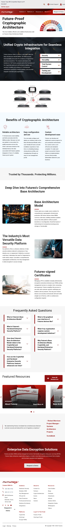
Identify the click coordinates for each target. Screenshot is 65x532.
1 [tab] (31, 412)
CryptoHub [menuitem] (22, 514)
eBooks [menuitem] (50, 498)
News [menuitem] (35, 498)
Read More (37, 404)
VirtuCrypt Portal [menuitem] (38, 517)
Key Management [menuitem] (24, 493)
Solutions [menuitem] (22, 485)
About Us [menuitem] (36, 485)
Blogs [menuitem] (49, 491)
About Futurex (11, 404)
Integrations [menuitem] (22, 505)
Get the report (5, 6)
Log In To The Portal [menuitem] (39, 512)
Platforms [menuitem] (22, 512)
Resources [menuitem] (51, 485)
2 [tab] (34, 412)
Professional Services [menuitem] (25, 501)
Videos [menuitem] (50, 508)
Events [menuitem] (35, 496)
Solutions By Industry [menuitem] (24, 503)
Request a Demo (32, 466)
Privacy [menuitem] (14, 526)
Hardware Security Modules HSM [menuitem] (24, 490)
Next (64, 396)
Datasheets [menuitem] (51, 496)
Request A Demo (59, 12)
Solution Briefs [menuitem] (52, 501)
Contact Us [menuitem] (36, 488)
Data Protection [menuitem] (23, 498)
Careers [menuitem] (36, 501)
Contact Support (53, 4)
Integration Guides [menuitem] (53, 503)
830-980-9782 (9, 489)
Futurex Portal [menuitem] (37, 514)
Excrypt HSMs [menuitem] (23, 519)
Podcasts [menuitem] (50, 493)
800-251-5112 (9, 492)
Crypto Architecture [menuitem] (39, 493)
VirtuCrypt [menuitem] (21, 517)
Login (63, 4)
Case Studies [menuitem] (51, 488)
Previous (1, 396)
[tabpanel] (24, 396)
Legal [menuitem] (4, 526)
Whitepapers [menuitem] (51, 505)
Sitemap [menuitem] (9, 526)
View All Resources (54, 378)
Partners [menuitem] (36, 491)
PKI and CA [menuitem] (22, 496)
